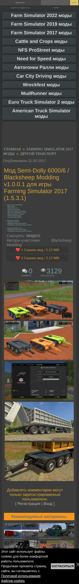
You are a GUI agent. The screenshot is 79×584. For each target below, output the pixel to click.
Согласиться (63, 566)
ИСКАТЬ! (74, 2)
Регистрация (28, 503)
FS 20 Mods (56, 7)
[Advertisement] (38, 135)
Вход (48, 503)
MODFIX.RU (20, 3)
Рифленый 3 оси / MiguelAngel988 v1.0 (14, 538)
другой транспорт (38, 154)
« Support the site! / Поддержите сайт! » (20, 7)
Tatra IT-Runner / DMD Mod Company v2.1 (50, 538)
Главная (12, 149)
